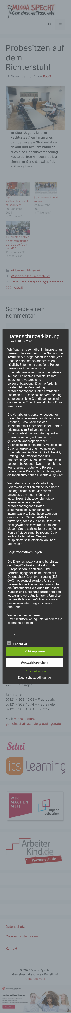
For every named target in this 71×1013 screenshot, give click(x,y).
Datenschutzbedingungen (35, 677)
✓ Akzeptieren (35, 651)
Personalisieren (35, 671)
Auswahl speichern (35, 662)
